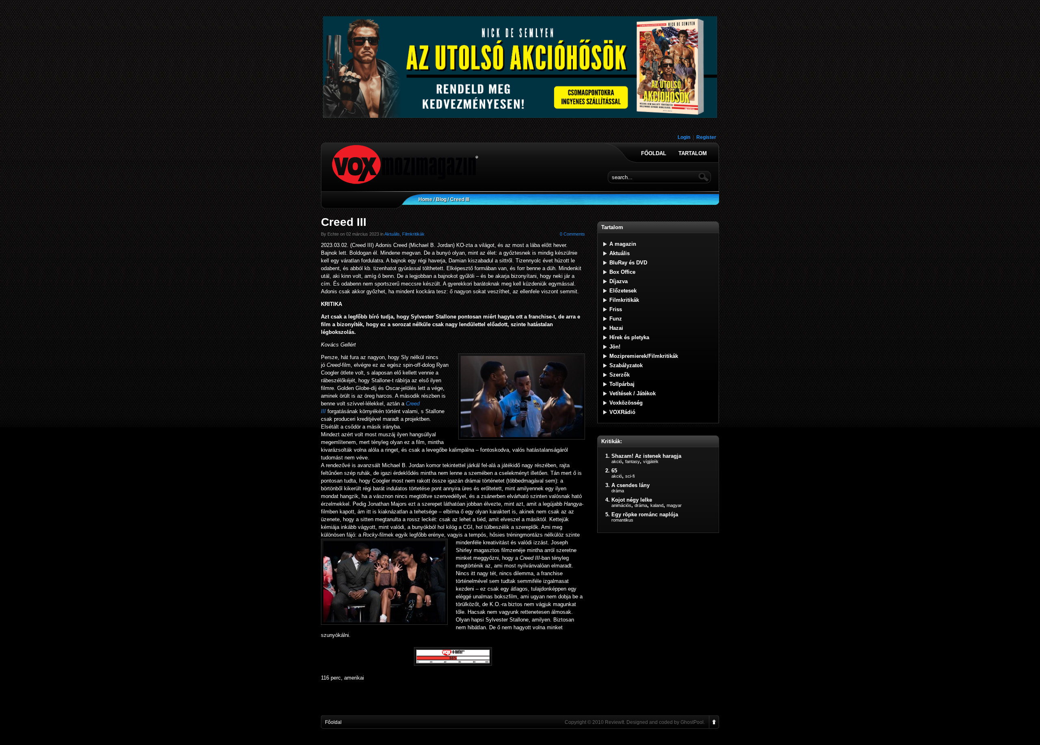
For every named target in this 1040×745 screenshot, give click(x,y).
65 (614, 471)
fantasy (632, 461)
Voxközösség (626, 403)
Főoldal (653, 153)
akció (616, 461)
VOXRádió (622, 412)
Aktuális (392, 234)
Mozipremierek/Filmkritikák (643, 356)
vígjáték (651, 461)
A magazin (622, 244)
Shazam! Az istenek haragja (646, 456)
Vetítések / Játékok (632, 393)
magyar (674, 505)
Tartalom (692, 153)
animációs (621, 505)
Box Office (622, 272)
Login (684, 137)
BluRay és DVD (628, 263)
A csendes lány (630, 485)
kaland (656, 505)
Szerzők (619, 375)
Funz (615, 319)
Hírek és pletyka (629, 337)
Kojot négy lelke (631, 500)
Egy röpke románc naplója (644, 514)
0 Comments (572, 234)
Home (425, 199)
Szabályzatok (626, 365)
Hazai (616, 328)
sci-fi (630, 476)
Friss (615, 309)
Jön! (614, 347)
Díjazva (618, 281)
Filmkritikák (413, 234)
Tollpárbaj (622, 384)
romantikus (622, 520)
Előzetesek (623, 291)
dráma (617, 490)
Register (706, 137)
